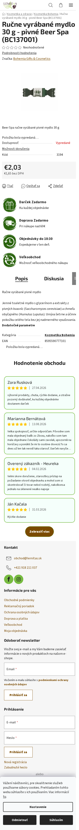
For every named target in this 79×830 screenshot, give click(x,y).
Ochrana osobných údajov (21, 612)
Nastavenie (38, 807)
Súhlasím (56, 820)
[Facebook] (8, 579)
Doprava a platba (16, 618)
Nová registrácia (15, 762)
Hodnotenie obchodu (39, 363)
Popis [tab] (21, 278)
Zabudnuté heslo (15, 767)
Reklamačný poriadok (19, 606)
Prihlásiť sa (18, 695)
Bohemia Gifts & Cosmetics (31, 58)
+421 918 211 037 (25, 567)
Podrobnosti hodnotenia (19, 53)
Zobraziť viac (39, 531)
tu (4, 796)
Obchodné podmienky (19, 600)
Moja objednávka (15, 631)
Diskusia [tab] (54, 278)
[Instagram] (18, 579)
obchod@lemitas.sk (28, 558)
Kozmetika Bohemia (60, 335)
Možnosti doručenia (15, 149)
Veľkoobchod (13, 624)
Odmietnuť (20, 820)
